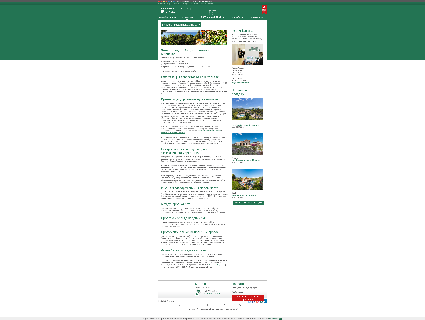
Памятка (176, 4)
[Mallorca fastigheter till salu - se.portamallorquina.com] (174, 1)
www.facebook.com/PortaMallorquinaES (173, 133)
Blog (168, 4)
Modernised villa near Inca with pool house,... (245, 125)
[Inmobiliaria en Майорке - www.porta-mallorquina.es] (161, 1)
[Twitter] (249, 302)
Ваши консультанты (198, 4)
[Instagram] (257, 302)
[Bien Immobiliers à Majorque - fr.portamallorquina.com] (171, 1)
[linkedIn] (265, 302)
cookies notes (273, 318)
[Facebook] (253, 302)
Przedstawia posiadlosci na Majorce (233, 305)
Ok (280, 319)
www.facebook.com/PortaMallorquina (209, 131)
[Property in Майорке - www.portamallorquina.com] (166, 1)
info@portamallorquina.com (216, 265)
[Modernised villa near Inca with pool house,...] (248, 109)
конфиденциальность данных (196, 305)
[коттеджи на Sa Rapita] (248, 144)
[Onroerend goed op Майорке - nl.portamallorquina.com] (169, 1)
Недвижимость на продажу (248, 202)
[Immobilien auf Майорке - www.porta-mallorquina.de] (164, 1)
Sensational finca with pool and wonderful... (245, 195)
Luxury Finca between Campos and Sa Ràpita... (246, 160)
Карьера (185, 4)
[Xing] (261, 302)
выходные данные (178, 305)
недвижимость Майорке (183, 1)
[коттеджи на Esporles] (248, 179)
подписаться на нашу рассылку (248, 298)
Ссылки (219, 305)
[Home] (212, 17)
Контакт (211, 4)
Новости (161, 4)
